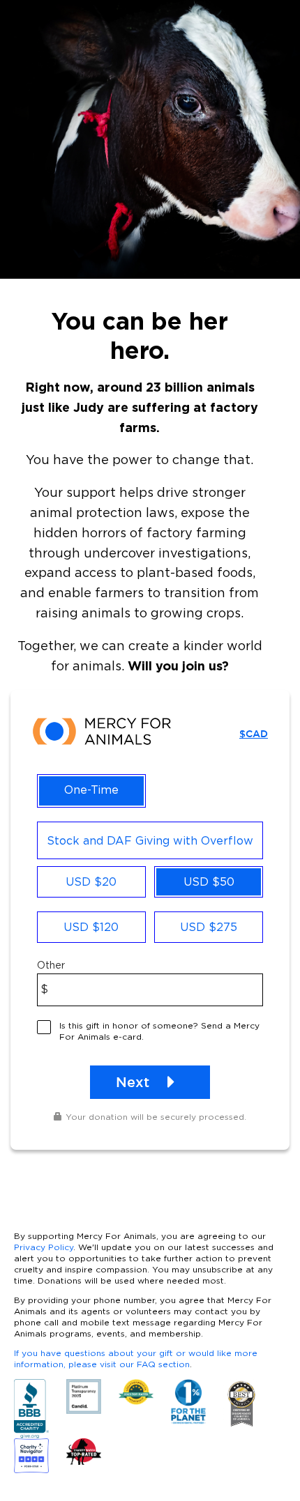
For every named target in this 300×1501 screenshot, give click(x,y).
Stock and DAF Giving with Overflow (150, 840)
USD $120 (91, 927)
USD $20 (91, 881)
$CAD (253, 733)
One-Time (91, 789)
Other (51, 965)
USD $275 (208, 927)
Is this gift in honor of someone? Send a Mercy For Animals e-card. (159, 1031)
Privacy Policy (43, 1247)
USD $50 (208, 881)
